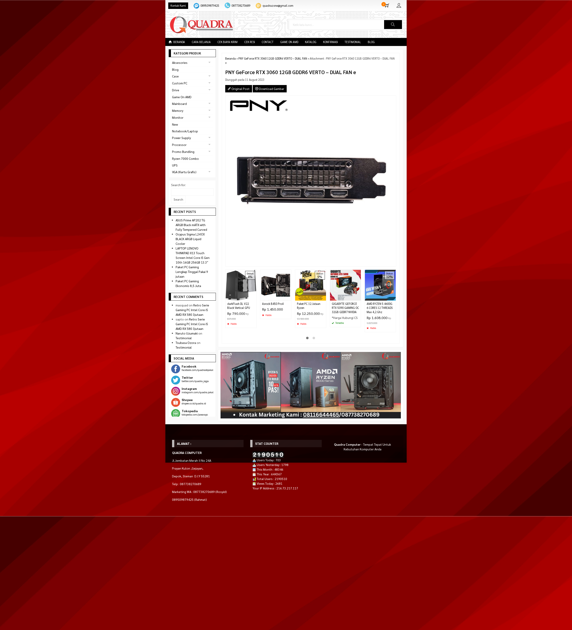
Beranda (179, 42)
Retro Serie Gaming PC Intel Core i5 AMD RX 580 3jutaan (192, 309)
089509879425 (209, 5)
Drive (175, 90)
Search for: (178, 185)
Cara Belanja (201, 42)
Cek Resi (249, 42)
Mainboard (179, 104)
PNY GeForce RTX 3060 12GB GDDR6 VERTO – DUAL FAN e (290, 72)
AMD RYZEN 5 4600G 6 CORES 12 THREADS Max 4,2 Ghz (380, 308)
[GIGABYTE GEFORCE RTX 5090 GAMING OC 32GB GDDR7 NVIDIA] (345, 285)
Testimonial (353, 42)
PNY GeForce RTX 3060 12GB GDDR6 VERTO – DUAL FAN (272, 58)
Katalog (310, 42)
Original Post (240, 89)
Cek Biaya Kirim (227, 42)
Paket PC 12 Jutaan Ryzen (308, 306)
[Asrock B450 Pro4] (275, 285)
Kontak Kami (178, 5)
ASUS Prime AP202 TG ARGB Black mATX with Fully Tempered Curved (191, 224)
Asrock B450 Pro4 (273, 304)
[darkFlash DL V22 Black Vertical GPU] (240, 285)
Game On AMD (289, 42)
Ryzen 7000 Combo (185, 158)
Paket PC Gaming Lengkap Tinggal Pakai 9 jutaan (192, 271)
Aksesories (179, 62)
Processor (179, 145)
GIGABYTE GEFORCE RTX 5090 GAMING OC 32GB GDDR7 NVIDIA (345, 308)
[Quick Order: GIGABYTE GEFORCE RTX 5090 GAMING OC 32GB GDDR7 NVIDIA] (358, 297)
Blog (371, 42)
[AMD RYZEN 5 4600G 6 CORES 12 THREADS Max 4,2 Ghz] (380, 285)
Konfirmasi (330, 42)
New (175, 124)
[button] (393, 24)
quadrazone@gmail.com (278, 5)
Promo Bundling (183, 152)
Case (175, 76)
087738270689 (240, 5)
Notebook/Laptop (185, 131)
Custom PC (179, 83)
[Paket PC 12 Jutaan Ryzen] (310, 285)
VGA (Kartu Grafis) (184, 172)
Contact (267, 42)
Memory (177, 110)
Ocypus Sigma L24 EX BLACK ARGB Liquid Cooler (190, 238)
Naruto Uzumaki (187, 333)
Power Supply (181, 138)
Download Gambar (271, 89)
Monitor (177, 117)
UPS (175, 165)
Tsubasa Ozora (186, 343)
